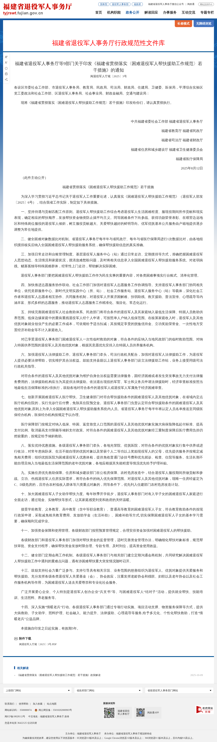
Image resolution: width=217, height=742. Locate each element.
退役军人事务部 (120, 4)
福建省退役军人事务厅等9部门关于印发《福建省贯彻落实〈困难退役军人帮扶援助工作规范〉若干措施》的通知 (108, 67)
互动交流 (188, 12)
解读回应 (151, 12)
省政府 (137, 4)
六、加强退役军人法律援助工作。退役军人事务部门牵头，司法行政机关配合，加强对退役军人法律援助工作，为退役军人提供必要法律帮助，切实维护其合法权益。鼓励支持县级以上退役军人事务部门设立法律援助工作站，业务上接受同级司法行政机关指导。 (108, 360)
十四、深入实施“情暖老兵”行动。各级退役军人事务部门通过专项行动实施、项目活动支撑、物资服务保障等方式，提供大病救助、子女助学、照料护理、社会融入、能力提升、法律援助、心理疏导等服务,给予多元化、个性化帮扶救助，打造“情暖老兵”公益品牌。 (108, 613)
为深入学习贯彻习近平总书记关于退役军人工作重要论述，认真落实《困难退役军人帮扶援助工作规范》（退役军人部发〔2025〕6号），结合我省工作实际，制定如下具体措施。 (108, 199)
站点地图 (51, 704)
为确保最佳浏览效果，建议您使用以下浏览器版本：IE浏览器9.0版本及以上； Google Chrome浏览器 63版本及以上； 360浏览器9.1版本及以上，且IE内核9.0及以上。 (108, 738)
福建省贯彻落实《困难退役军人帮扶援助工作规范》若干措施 (108, 187)
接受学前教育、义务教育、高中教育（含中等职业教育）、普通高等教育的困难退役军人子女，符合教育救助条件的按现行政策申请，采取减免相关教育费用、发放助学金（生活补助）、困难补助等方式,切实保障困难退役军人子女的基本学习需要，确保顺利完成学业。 (108, 515)
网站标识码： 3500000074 (18, 710)
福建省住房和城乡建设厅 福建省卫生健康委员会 (163, 149)
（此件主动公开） (31, 178)
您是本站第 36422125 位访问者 (21, 723)
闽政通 (190, 4)
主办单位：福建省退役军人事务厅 (83, 733)
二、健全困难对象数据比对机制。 (46, 239)
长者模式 (183, 23)
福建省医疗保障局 (186, 159)
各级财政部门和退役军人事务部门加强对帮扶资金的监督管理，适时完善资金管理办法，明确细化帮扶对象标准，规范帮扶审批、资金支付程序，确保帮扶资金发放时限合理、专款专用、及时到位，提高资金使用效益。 (108, 543)
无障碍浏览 (203, 23)
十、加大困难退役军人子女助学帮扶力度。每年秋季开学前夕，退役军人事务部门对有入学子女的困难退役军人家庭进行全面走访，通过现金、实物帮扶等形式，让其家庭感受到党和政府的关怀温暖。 (108, 497)
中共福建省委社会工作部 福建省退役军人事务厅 (163, 121)
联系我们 (9, 704)
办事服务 (170, 12)
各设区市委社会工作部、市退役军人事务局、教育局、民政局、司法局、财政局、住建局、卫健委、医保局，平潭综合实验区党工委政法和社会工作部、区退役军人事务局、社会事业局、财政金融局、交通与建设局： (108, 90)
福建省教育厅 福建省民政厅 (179, 131)
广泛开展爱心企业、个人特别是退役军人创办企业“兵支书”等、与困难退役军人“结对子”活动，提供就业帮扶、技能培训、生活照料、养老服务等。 (108, 595)
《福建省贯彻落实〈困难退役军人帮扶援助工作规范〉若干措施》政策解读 (59, 675)
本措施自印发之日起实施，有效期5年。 (47, 628)
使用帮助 (23, 704)
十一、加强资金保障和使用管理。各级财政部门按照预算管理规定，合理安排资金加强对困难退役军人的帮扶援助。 (104, 530)
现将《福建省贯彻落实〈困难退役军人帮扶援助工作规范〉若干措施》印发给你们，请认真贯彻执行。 (93, 102)
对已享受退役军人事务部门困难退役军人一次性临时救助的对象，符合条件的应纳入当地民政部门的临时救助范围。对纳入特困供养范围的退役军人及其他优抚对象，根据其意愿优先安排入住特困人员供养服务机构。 (108, 342)
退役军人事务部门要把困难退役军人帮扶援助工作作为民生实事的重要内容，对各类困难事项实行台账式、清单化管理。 (107, 275)
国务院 (103, 4)
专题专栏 (207, 12)
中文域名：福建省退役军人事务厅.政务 (48, 716)
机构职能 (114, 12)
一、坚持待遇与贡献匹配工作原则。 (48, 212)
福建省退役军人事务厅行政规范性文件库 (108, 43)
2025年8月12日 (188, 168)
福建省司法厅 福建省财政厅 (179, 140)
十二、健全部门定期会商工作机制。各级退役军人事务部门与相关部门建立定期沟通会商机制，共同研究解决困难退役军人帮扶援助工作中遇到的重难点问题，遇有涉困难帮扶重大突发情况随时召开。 (108, 558)
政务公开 (132, 12)
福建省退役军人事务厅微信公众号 (166, 4)
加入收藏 (37, 704)
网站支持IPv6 (206, 4)
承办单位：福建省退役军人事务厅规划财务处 (128, 733)
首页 (98, 12)
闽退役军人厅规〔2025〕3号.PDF (38, 644)
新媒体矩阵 (109, 703)
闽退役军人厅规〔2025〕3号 (108, 76)
